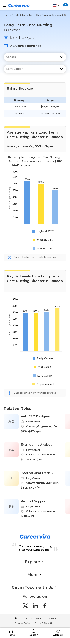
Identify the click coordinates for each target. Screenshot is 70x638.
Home (7, 15)
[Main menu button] (4, 5)
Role (16, 15)
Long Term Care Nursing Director (41, 15)
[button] (11, 633)
